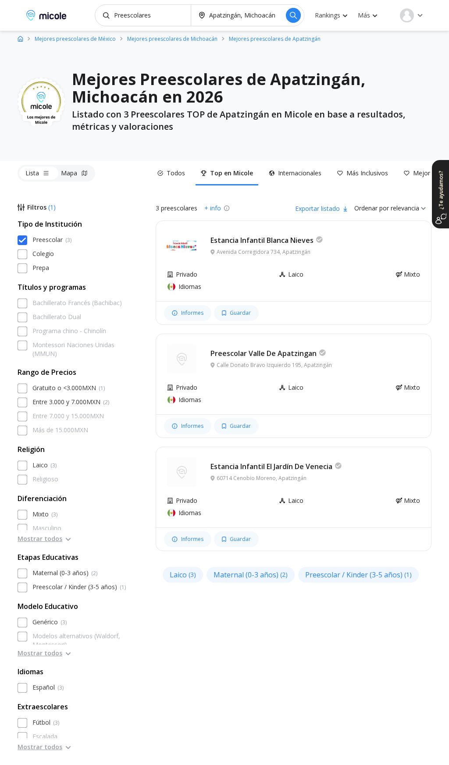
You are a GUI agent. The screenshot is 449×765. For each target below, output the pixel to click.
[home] (20, 38)
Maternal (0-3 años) (251, 575)
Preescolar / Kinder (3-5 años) (358, 575)
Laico (183, 575)
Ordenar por (371, 208)
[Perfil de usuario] (411, 15)
